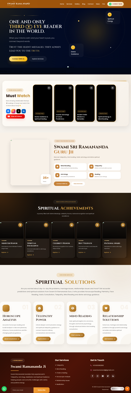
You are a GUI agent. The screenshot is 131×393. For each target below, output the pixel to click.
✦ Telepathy (59, 365)
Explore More (42, 339)
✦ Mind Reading (60, 369)
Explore (17, 255)
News (98, 4)
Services (69, 4)
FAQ (103, 4)
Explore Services (38, 59)
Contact (91, 4)
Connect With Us (18, 59)
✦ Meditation (59, 384)
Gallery (77, 4)
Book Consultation (11, 339)
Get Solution (109, 339)
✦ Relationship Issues (62, 380)
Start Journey (75, 335)
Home (62, 4)
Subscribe (41, 390)
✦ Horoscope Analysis (62, 377)
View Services (78, 184)
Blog (83, 4)
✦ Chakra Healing (61, 373)
